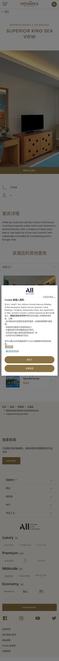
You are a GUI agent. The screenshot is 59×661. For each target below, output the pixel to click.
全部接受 (30, 368)
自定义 (30, 360)
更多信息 (9, 347)
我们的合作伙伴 (12, 351)
